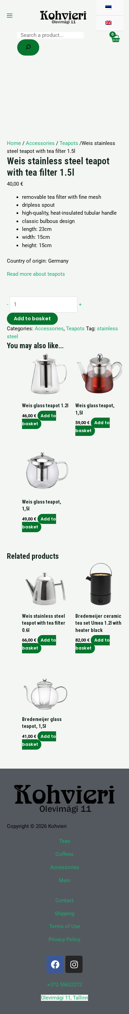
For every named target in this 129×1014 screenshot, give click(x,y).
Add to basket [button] (39, 420)
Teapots (69, 143)
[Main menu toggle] (10, 15)
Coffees (64, 854)
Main (64, 880)
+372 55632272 (64, 985)
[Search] (28, 47)
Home (14, 143)
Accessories (40, 143)
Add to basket (32, 318)
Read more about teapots (36, 274)
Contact (64, 900)
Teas (64, 841)
